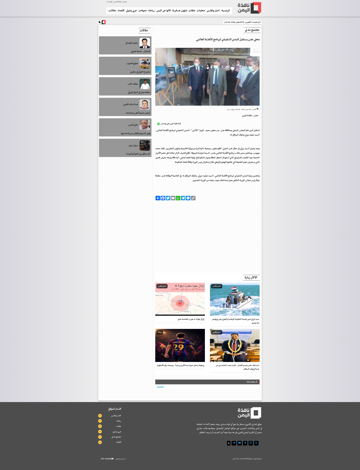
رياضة (151, 11)
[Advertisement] (207, 235)
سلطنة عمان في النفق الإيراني (139, 92)
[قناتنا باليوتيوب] (239, 443)
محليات (201, 11)
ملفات (192, 11)
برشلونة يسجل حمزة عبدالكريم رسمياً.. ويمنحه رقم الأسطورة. (180, 365)
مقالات (112, 11)
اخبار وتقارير (213, 11)
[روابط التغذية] (256, 443)
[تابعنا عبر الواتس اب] (250, 443)
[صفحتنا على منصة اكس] (228, 443)
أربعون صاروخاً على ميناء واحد (138, 113)
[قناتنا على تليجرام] (234, 443)
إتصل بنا (110, 2)
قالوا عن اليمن (163, 11)
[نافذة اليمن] (249, 8)
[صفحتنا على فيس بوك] (245, 443)
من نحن (125, 2)
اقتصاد (121, 11)
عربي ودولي (131, 11)
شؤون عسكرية (179, 11)
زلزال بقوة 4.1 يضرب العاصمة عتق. (190, 319)
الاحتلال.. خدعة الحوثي (140, 51)
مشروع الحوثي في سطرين (140, 72)
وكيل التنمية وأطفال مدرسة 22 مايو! (135, 133)
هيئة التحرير (117, 2)
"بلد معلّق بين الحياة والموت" (138, 154)
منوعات (143, 11)
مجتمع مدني (116, 437)
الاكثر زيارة (251, 277)
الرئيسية (225, 11)
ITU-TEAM (106, 458)
